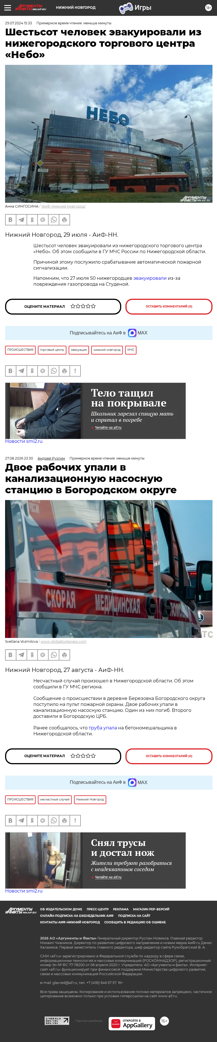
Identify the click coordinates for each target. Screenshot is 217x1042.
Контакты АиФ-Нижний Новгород (70, 922)
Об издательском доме (61, 909)
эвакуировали (150, 278)
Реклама (121, 909)
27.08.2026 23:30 (19, 458)
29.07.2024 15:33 (18, 23)
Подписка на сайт (134, 916)
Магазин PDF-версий (151, 909)
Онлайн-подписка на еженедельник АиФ (77, 916)
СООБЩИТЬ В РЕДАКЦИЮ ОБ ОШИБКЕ (135, 922)
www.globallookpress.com (63, 641)
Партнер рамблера (88, 1020)
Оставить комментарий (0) (169, 306)
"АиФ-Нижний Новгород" (63, 206)
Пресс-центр (97, 909)
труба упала (103, 728)
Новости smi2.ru (24, 441)
